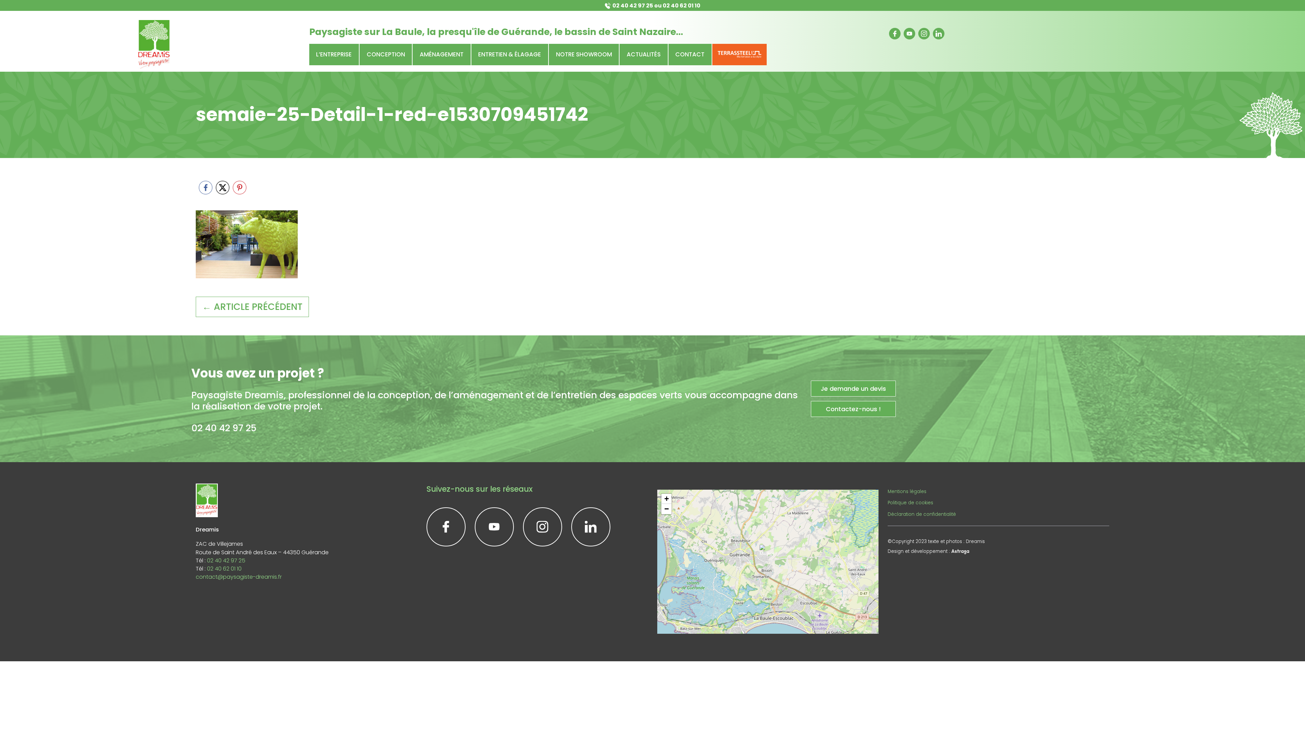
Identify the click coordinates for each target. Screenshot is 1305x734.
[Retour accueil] (154, 44)
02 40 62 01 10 (681, 6)
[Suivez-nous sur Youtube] (909, 33)
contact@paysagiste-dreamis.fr (239, 577)
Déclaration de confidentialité (922, 514)
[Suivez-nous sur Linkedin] (938, 33)
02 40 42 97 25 (632, 6)
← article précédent (252, 306)
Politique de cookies (910, 503)
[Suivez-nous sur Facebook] (895, 33)
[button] (768, 553)
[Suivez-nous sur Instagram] (924, 33)
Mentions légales (907, 491)
